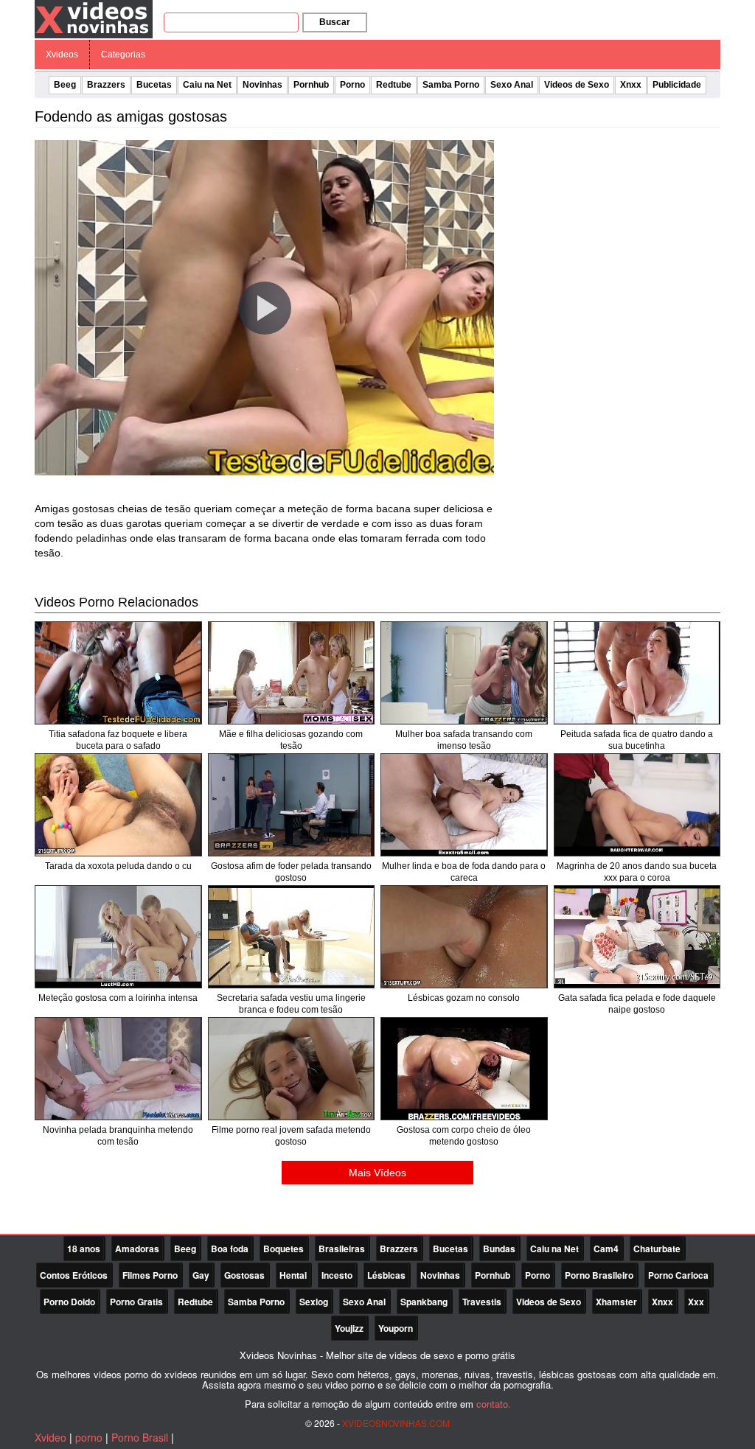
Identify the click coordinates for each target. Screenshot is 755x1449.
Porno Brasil (139, 1437)
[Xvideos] (94, 18)
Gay (200, 1275)
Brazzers (106, 85)
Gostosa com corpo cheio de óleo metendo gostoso (464, 1136)
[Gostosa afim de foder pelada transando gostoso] (292, 805)
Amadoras (137, 1248)
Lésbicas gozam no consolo (464, 998)
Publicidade (677, 85)
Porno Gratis (136, 1301)
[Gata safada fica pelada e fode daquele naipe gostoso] (637, 937)
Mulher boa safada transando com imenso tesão (463, 740)
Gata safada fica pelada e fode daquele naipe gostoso (637, 1004)
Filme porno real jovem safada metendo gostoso (291, 1136)
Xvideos (62, 54)
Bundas (499, 1248)
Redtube (393, 85)
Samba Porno (450, 85)
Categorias (123, 54)
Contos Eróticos (74, 1275)
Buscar (334, 22)
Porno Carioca (678, 1275)
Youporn (395, 1328)
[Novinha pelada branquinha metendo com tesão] (118, 1069)
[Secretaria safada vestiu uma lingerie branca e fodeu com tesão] (292, 937)
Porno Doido (69, 1301)
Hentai (293, 1275)
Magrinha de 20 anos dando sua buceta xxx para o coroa (637, 872)
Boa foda (229, 1248)
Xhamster (616, 1301)
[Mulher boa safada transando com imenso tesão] (464, 673)
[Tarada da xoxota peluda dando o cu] (118, 805)
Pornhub (311, 85)
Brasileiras (342, 1248)
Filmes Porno (150, 1275)
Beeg (65, 85)
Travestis (481, 1301)
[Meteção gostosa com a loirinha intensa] (118, 937)
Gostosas (244, 1275)
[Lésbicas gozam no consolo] (464, 937)
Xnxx (630, 85)
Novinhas (262, 85)
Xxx (696, 1301)
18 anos (83, 1248)
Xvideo (50, 1437)
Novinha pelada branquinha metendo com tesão (118, 1136)
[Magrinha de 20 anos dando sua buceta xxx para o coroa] (637, 805)
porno (88, 1437)
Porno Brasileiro (599, 1275)
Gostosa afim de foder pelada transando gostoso (291, 872)
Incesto (336, 1275)
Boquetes (283, 1248)
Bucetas (154, 85)
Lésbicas (386, 1275)
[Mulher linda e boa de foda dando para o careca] (464, 805)
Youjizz (349, 1328)
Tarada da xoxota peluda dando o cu (118, 866)
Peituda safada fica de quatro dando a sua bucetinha (636, 740)
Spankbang (424, 1301)
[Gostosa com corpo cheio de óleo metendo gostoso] (464, 1069)
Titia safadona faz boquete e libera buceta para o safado (118, 740)
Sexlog (313, 1301)
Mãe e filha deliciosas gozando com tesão (291, 740)
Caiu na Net (207, 85)
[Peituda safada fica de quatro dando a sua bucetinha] (637, 673)
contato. (493, 1404)
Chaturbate (657, 1248)
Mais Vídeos (377, 1173)
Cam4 (606, 1248)
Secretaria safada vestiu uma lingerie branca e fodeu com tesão (291, 1004)
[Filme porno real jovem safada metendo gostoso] (292, 1069)
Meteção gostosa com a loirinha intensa (118, 998)
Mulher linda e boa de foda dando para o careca (464, 872)
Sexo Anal (511, 85)
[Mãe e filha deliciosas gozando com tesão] (292, 673)
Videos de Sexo (576, 85)
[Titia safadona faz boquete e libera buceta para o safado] (118, 673)
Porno (352, 85)
